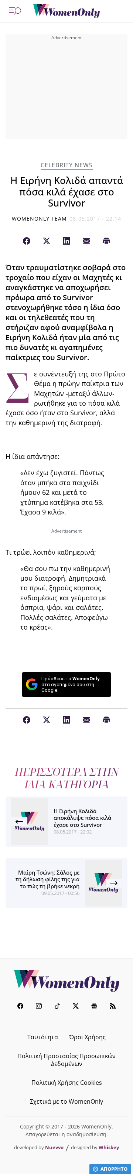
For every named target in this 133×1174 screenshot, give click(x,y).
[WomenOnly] (66, 11)
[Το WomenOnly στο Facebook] (20, 1006)
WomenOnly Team (39, 218)
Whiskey (109, 1147)
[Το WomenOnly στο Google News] (94, 1006)
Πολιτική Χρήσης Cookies (66, 1083)
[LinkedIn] (66, 241)
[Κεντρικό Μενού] (15, 11)
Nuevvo (54, 1147)
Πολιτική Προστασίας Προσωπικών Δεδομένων (66, 1060)
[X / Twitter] (46, 241)
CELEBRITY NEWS (67, 165)
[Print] (106, 241)
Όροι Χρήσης (87, 1037)
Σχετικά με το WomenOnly (66, 1101)
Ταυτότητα (42, 1037)
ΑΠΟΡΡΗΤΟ (113, 1168)
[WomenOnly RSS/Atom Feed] (112, 1006)
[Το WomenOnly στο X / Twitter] (75, 1006)
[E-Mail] (86, 241)
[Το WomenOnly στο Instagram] (38, 1006)
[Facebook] (26, 241)
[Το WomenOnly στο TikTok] (57, 1006)
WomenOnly (66, 981)
